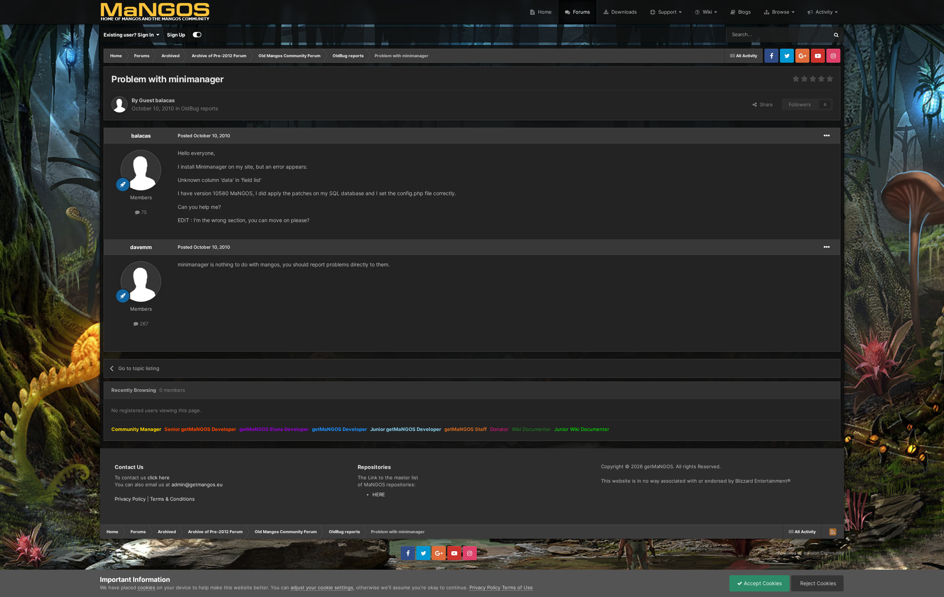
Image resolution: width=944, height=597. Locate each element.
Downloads (623, 12)
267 (143, 324)
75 (143, 212)
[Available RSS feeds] (832, 532)
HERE (378, 494)
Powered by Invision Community (811, 553)
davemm (141, 247)
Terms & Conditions (172, 499)
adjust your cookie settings (322, 587)
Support (667, 12)
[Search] (836, 34)
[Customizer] (197, 34)
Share (765, 104)
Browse (781, 12)
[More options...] (826, 135)
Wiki (707, 12)
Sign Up (176, 35)
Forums (581, 12)
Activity (824, 12)
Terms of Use (517, 587)
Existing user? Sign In (130, 35)
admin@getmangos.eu (197, 484)
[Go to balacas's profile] (141, 170)
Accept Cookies (762, 583)
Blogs (744, 12)
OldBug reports (199, 108)
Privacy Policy (130, 499)
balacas (141, 135)
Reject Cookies (817, 583)
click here (159, 477)
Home (544, 12)
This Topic (808, 34)
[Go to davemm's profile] (141, 281)
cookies (146, 587)
